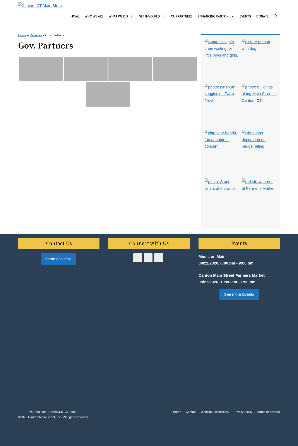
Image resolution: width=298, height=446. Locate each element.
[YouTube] (148, 257)
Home (75, 16)
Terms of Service (268, 411)
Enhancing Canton (213, 16)
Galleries (36, 35)
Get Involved (149, 16)
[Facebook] (137, 257)
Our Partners (182, 16)
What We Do (118, 16)
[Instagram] (158, 257)
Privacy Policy (242, 411)
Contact (191, 411)
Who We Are (94, 16)
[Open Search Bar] (275, 16)
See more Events (239, 294)
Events (245, 16)
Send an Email (59, 259)
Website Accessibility (215, 411)
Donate (262, 16)
